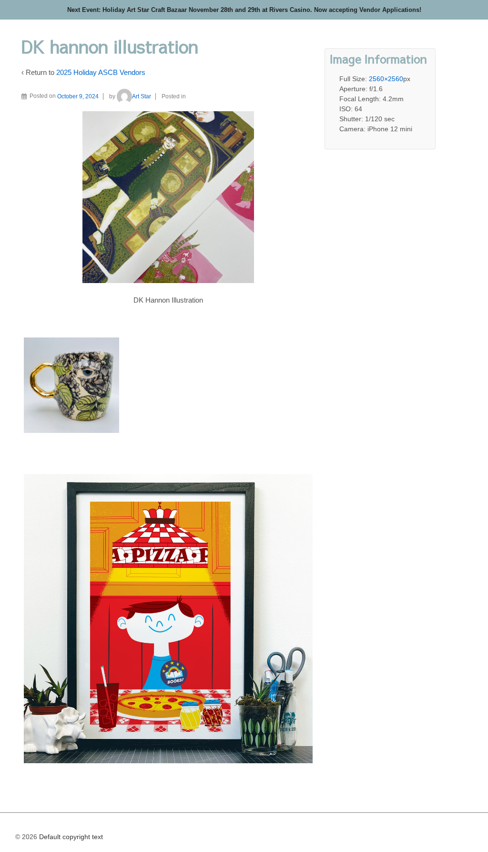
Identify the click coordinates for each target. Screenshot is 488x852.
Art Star (141, 96)
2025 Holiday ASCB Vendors (100, 72)
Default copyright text (70, 837)
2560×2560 (386, 79)
